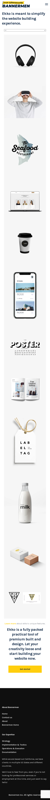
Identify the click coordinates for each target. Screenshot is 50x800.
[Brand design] (25, 504)
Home (4, 714)
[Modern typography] (25, 347)
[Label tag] (25, 441)
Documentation (9, 752)
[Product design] (25, 556)
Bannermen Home (10, 725)
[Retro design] (25, 149)
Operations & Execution (13, 748)
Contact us (7, 717)
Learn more (10, 623)
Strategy (6, 741)
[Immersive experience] (25, 97)
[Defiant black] (25, 55)
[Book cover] (25, 389)
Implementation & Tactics (14, 745)
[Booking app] (25, 295)
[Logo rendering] (25, 598)
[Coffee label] (25, 243)
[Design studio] (25, 201)
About (4, 721)
